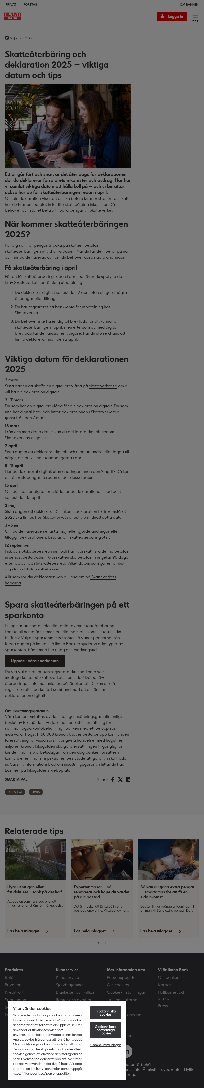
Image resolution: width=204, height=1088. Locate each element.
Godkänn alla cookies (106, 1012)
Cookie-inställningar (105, 1045)
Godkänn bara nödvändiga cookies (106, 1030)
